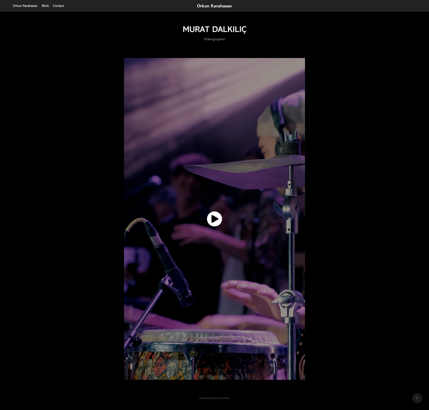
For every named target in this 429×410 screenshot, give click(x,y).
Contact (58, 6)
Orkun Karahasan (25, 6)
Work (45, 6)
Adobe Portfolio (221, 398)
